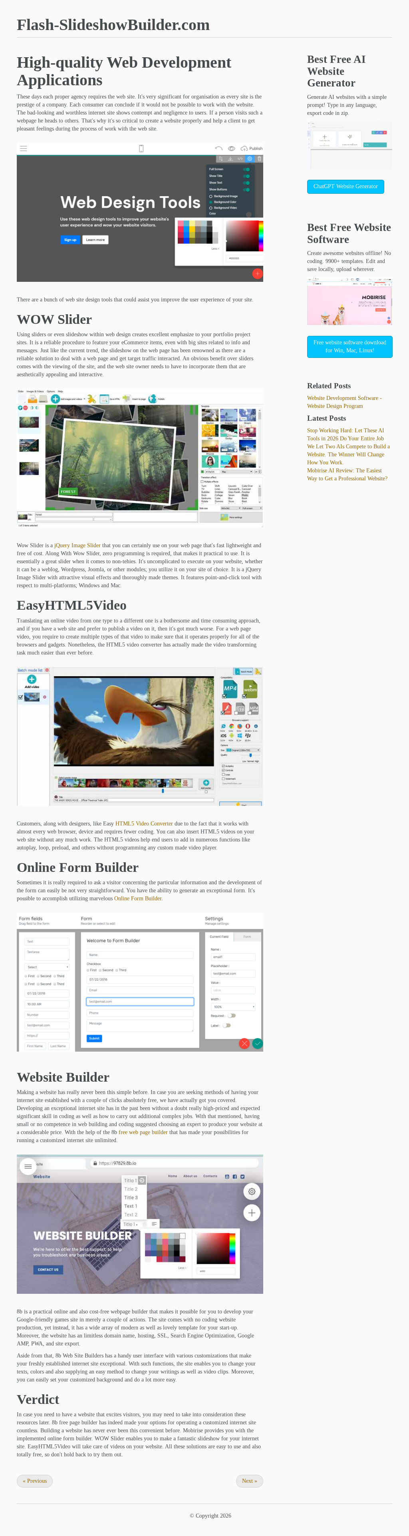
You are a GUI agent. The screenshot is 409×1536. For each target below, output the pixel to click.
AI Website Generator (336, 71)
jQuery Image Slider (77, 545)
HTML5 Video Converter (144, 824)
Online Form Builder (137, 898)
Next (249, 1481)
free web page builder (143, 1132)
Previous (35, 1481)
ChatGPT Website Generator (346, 186)
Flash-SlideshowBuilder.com (113, 25)
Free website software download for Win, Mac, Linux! (350, 346)
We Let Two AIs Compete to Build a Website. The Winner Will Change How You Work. (348, 455)
